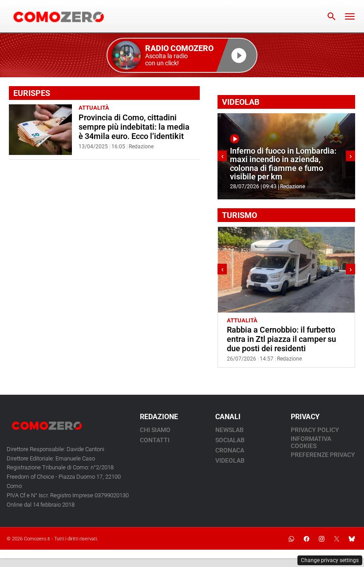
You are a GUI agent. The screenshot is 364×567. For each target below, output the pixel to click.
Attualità (94, 107)
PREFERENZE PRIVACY (323, 454)
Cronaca (229, 450)
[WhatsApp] (291, 538)
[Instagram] (321, 538)
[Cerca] (331, 16)
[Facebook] (306, 538)
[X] (336, 538)
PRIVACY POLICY (315, 429)
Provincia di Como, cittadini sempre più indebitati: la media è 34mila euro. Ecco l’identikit (134, 127)
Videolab (230, 460)
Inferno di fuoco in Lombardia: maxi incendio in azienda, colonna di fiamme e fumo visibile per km (283, 164)
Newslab (229, 429)
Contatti (155, 440)
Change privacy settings (330, 560)
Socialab (230, 440)
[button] (182, 55)
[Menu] (349, 16)
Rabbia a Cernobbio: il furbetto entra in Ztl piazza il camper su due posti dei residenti (281, 339)
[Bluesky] (351, 538)
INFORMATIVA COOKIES (311, 442)
